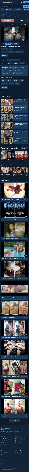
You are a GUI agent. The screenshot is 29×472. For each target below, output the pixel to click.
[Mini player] (23, 40)
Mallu (3, 80)
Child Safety (4, 454)
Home (2, 24)
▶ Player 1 (8, 43)
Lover (22, 63)
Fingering (4, 83)
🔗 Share (20, 52)
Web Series (3, 442)
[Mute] (5, 40)
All (2, 9)
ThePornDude (18, 452)
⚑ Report (4, 55)
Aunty (11, 83)
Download (5, 52)
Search (26, 6)
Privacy (2, 463)
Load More (14, 420)
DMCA (2, 459)
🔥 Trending (17, 9)
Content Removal (5, 457)
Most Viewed (18, 440)
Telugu (17, 83)
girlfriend (16, 63)
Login (26, 2)
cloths (9, 63)
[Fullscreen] (21, 40)
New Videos (18, 442)
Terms (2, 461)
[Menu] (17, 2)
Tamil (9, 80)
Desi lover (4, 87)
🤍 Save (13, 52)
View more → (25, 148)
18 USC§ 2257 (4, 452)
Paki (22, 80)
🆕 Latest (8, 9)
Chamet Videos (4, 445)
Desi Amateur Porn (5, 438)
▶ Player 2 (15, 43)
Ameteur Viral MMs (5, 447)
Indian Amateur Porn (10, 24)
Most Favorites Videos (21, 438)
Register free (7, 20)
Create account (19, 455)
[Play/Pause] (2, 40)
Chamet (15, 80)
